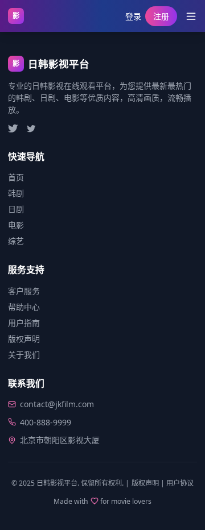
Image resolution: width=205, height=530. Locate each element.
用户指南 (24, 322)
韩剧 (16, 193)
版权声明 (24, 338)
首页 (16, 177)
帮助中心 (24, 306)
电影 (16, 225)
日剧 (16, 209)
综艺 (16, 240)
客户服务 (24, 290)
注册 (161, 16)
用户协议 (180, 483)
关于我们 (24, 354)
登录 (133, 16)
